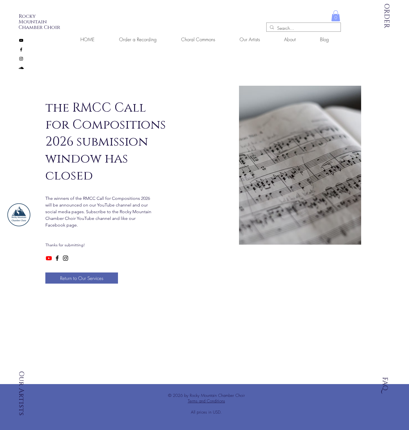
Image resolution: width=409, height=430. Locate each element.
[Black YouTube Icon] (21, 40)
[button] (335, 15)
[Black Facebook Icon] (21, 49)
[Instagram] (65, 258)
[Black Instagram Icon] (21, 58)
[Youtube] (48, 258)
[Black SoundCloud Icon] (21, 67)
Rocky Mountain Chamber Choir (39, 22)
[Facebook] (57, 258)
